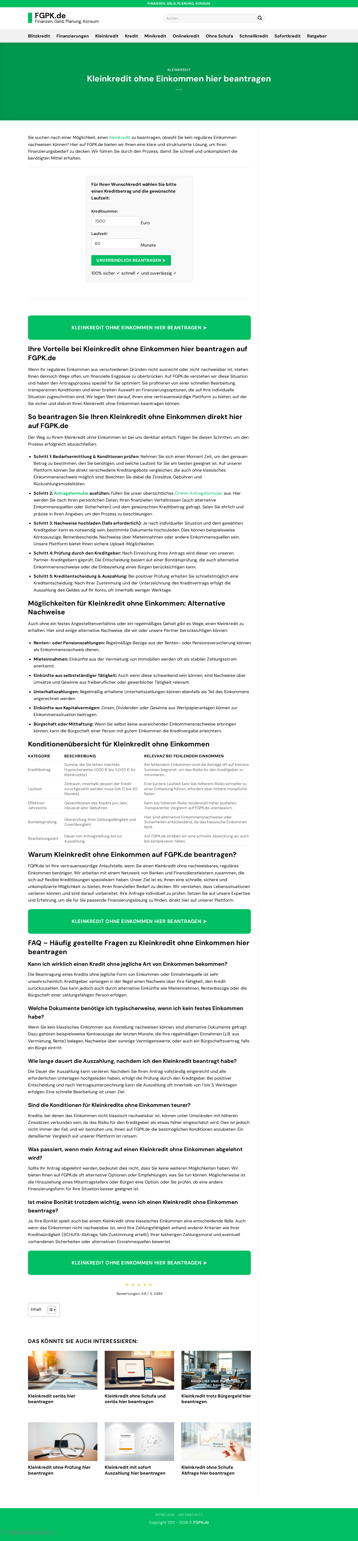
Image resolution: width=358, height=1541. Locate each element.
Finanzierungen (73, 36)
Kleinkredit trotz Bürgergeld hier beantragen (216, 1399)
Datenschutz (191, 1515)
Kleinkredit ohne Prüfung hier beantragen (59, 1470)
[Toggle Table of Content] (49, 1310)
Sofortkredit (287, 36)
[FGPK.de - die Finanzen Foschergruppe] (63, 18)
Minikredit (155, 36)
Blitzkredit (39, 36)
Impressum (165, 1515)
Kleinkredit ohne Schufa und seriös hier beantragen (135, 1399)
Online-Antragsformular (199, 493)
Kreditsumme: (104, 211)
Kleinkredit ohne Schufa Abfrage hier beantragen (208, 1470)
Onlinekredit (186, 36)
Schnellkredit (253, 36)
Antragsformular (71, 493)
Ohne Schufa (219, 36)
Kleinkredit (107, 36)
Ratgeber (317, 36)
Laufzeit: (99, 233)
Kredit (131, 36)
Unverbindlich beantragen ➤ (131, 260)
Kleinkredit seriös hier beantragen (51, 1399)
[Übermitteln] (259, 18)
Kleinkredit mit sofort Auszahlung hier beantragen (135, 1470)
